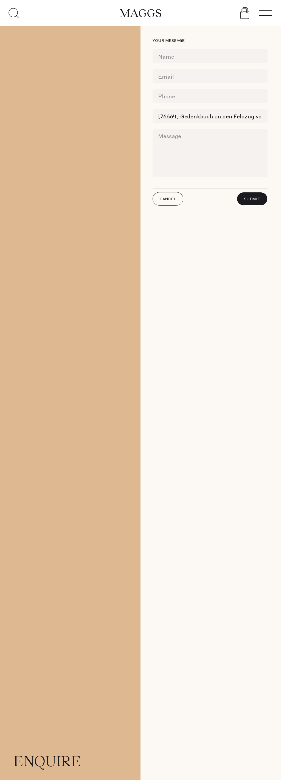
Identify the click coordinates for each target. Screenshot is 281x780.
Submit (252, 198)
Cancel (168, 198)
